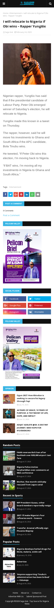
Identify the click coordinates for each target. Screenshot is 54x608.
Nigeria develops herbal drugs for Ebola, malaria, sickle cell (34, 550)
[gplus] (14, 305)
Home (5, 13)
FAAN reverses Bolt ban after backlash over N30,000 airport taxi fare (34, 455)
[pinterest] (39, 305)
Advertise (22, 561)
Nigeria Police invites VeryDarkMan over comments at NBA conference (33, 470)
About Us (25, 593)
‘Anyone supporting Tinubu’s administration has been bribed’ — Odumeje (33, 577)
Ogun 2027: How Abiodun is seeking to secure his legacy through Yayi (31, 398)
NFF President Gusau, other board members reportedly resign (34, 504)
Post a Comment (11, 215)
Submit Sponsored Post (36, 596)
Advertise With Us (15, 596)
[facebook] (14, 298)
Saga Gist (9, 32)
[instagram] (14, 311)
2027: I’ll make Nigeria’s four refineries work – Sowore (31, 517)
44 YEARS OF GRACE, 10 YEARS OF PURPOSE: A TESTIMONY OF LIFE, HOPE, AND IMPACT (32, 413)
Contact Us (36, 593)
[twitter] (39, 298)
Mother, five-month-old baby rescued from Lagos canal (31, 483)
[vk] (39, 311)
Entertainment (16, 13)
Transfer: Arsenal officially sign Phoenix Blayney (32, 529)
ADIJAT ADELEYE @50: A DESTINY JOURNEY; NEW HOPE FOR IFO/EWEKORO (32, 427)
